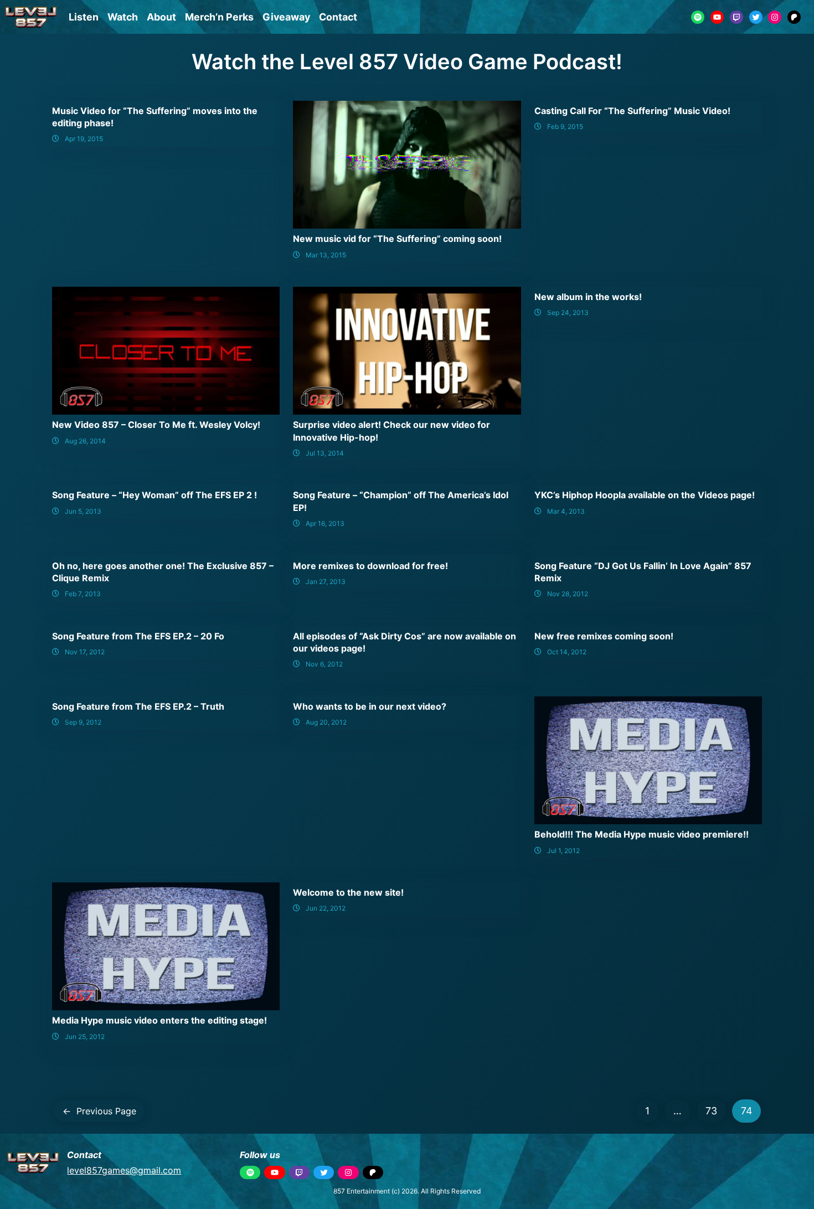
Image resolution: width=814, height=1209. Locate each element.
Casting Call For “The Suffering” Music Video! (632, 110)
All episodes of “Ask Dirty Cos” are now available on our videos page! (404, 642)
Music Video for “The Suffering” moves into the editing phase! (154, 116)
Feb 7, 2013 (83, 594)
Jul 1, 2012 (563, 850)
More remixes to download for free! (370, 565)
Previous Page (99, 1111)
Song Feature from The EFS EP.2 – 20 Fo (138, 636)
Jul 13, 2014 (325, 453)
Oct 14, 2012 (566, 652)
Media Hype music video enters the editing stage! (159, 1020)
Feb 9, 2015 (565, 126)
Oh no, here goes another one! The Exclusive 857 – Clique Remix (163, 571)
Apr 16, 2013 (325, 523)
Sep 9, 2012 (83, 722)
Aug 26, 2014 (85, 441)
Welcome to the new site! (348, 892)
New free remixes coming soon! (603, 636)
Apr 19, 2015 (84, 139)
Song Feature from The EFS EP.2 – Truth (138, 706)
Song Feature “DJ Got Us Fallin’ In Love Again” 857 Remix (642, 571)
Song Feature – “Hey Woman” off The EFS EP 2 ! (154, 494)
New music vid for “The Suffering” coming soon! (397, 238)
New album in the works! (588, 296)
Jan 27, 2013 (326, 581)
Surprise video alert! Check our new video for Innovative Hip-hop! (391, 430)
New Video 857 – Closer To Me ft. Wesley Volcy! (156, 424)
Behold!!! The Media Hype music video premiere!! (641, 834)
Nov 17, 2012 (85, 652)
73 (711, 1111)
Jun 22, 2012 (326, 908)
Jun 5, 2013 (83, 511)
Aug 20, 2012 (326, 722)
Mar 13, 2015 (326, 255)
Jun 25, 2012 (85, 1036)
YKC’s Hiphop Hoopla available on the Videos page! (644, 494)
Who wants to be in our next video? (369, 706)
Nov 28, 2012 (567, 594)
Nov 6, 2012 (324, 664)
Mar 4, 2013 (566, 511)
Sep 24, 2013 (568, 312)
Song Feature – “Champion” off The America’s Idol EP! (400, 501)
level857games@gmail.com (124, 1170)
